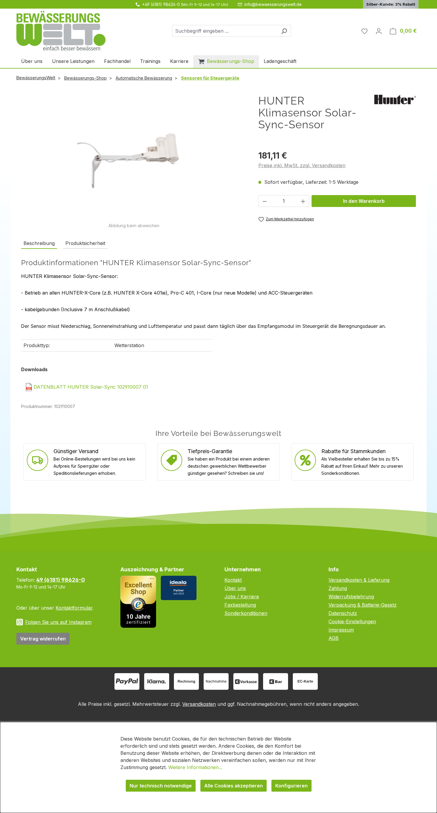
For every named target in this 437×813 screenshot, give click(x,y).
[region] (133, 162)
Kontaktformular (74, 608)
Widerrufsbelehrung (351, 597)
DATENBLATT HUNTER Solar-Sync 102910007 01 (91, 387)
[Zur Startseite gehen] (61, 30)
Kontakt (233, 580)
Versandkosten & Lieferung (358, 580)
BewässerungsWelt (35, 77)
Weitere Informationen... (195, 767)
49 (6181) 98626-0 (60, 580)
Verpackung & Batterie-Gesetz (362, 605)
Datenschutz (342, 613)
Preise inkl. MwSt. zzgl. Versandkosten (301, 165)
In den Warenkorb (364, 201)
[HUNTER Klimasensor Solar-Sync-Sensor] (133, 158)
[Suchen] (284, 31)
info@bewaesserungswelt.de (273, 4)
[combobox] (224, 31)
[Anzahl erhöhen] (303, 201)
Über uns (235, 588)
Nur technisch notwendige (161, 786)
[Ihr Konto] (379, 31)
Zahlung (337, 588)
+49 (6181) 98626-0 (161, 4)
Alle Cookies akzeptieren (233, 786)
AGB (333, 638)
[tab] (39, 243)
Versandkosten (199, 704)
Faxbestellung (240, 605)
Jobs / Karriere (241, 597)
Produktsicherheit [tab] (85, 243)
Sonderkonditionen (245, 613)
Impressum (341, 630)
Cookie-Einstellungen (352, 621)
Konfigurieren (291, 786)
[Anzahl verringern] (264, 201)
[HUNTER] (395, 99)
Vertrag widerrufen (43, 639)
